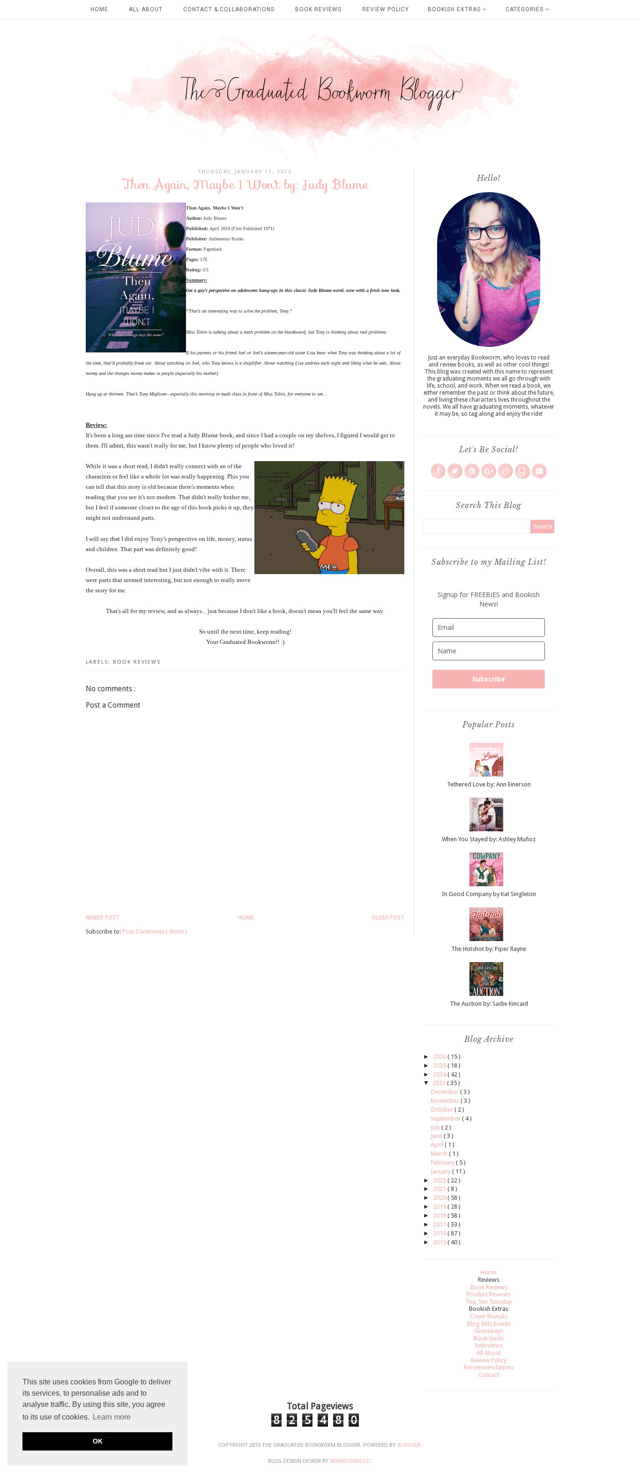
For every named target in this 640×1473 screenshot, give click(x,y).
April (438, 1144)
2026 (440, 1056)
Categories (525, 9)
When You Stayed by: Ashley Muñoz (489, 839)
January (441, 1171)
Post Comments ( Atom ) (154, 931)
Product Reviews (489, 1294)
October (442, 1109)
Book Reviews (318, 9)
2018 (440, 1215)
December (445, 1091)
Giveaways (489, 1330)
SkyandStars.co (350, 1461)
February (443, 1162)
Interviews (489, 1345)
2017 (440, 1224)
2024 (440, 1074)
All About (146, 9)
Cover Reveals (488, 1316)
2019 (440, 1206)
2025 (440, 1065)
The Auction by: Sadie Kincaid (489, 1003)
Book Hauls (489, 1338)
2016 (440, 1233)
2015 (440, 1242)
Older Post (388, 917)
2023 (439, 1082)
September (446, 1118)
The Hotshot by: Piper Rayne (488, 948)
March (440, 1153)
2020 (440, 1197)
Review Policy (385, 9)
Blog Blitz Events (489, 1323)
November (446, 1100)
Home (99, 9)
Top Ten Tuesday (489, 1301)
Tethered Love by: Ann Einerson (489, 784)
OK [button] (98, 1441)
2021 (440, 1188)
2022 (440, 1180)
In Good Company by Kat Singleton (489, 893)
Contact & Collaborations (229, 9)
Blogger (409, 1445)
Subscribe (488, 678)
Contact (488, 1374)
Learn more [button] (112, 1417)
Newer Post (102, 917)
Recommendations (489, 1367)
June (437, 1135)
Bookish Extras (455, 9)
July (436, 1127)
